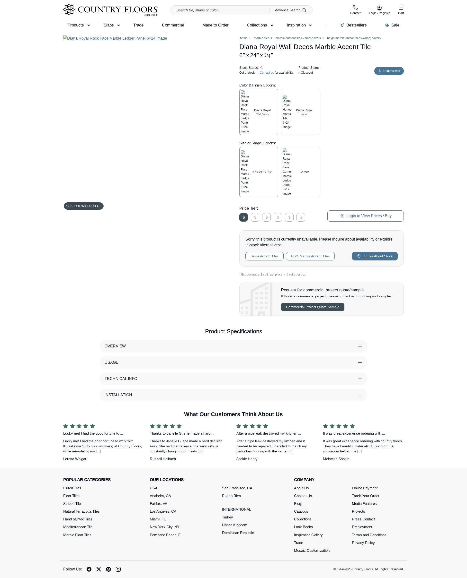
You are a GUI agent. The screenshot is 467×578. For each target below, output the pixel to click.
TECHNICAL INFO (121, 379)
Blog (297, 503)
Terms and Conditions (369, 535)
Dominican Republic (238, 533)
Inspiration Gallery (308, 535)
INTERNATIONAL (236, 509)
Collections (303, 519)
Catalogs (301, 511)
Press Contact (363, 519)
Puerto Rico (231, 496)
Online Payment (364, 488)
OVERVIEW (115, 346)
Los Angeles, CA (163, 511)
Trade (298, 543)
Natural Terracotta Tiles (81, 511)
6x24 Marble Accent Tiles (310, 256)
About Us (301, 488)
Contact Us (303, 496)
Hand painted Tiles (77, 519)
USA (153, 488)
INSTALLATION (118, 395)
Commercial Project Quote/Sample (312, 307)
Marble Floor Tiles (77, 535)
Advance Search (288, 10)
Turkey (227, 517)
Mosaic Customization (312, 550)
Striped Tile (72, 503)
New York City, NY (165, 527)
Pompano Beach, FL (166, 535)
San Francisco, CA (237, 488)
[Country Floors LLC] (110, 10)
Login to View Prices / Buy (368, 216)
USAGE (111, 362)
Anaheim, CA (160, 496)
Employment (362, 527)
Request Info (391, 71)
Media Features (364, 503)
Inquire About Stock (377, 256)
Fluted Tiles (72, 488)
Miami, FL (158, 519)
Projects (358, 511)
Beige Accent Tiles (264, 256)
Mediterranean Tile (77, 527)
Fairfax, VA (158, 503)
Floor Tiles (71, 496)
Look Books (303, 527)
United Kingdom (234, 525)
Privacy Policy (363, 543)
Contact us (267, 72)
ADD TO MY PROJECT (86, 206)
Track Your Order (365, 496)
